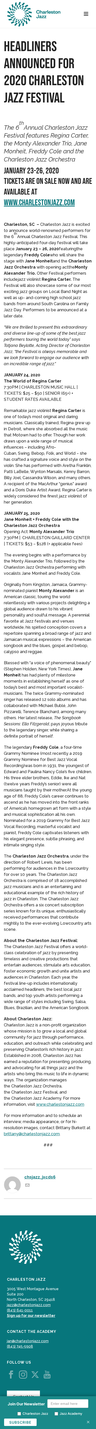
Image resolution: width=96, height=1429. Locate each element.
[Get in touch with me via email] (27, 1185)
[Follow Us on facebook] (11, 1375)
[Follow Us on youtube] (47, 1375)
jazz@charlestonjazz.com (29, 1305)
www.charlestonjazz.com (39, 203)
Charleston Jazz (35, 1413)
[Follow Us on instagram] (23, 1375)
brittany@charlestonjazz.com (32, 1133)
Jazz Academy (71, 1413)
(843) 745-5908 (20, 1346)
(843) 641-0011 (20, 1310)
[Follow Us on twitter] (35, 1375)
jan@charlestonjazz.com (28, 1341)
